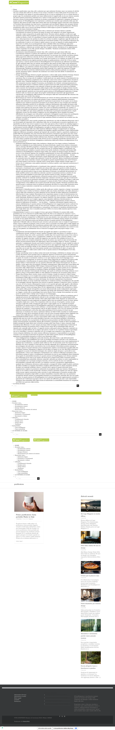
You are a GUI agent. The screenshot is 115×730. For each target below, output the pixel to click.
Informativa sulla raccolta (44, 728)
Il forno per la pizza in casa (90, 576)
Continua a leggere (19, 541)
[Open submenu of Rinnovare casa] (22, 411)
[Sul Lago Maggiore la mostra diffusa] (91, 505)
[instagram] (64, 716)
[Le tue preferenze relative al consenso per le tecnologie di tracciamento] (2, 727)
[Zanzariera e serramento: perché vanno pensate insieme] (91, 625)
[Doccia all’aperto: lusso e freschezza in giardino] (91, 657)
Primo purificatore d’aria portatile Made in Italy (26, 516)
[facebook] (59, 716)
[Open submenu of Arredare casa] (38, 29)
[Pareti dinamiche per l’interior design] (91, 595)
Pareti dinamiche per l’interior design (56, 704)
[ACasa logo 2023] (19, 1)
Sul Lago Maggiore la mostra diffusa (56, 695)
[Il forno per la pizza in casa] (91, 567)
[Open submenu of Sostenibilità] (57, 336)
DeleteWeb (26, 721)
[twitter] (62, 716)
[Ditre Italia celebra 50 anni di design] (91, 537)
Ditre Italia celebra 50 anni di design (56, 698)
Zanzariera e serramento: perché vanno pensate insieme (89, 636)
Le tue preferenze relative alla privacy (63, 728)
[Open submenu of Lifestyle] (19, 230)
